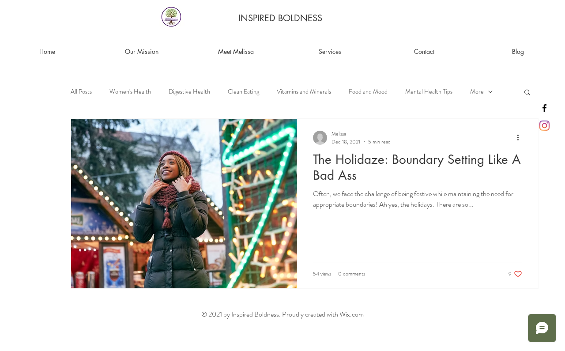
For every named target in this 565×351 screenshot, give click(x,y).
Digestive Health (189, 91)
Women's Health (130, 91)
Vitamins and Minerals (304, 91)
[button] (527, 93)
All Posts (81, 91)
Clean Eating (243, 91)
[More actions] (521, 137)
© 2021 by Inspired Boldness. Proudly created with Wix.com (282, 314)
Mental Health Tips (428, 91)
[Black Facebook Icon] (544, 108)
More (477, 91)
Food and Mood (368, 91)
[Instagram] (544, 126)
